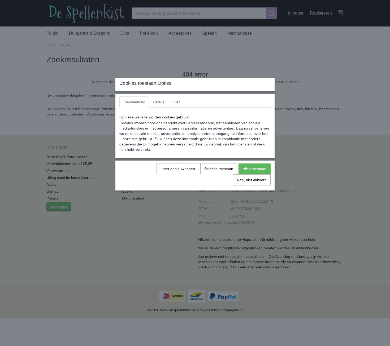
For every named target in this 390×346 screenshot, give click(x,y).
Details (158, 102)
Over (176, 102)
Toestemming (134, 102)
